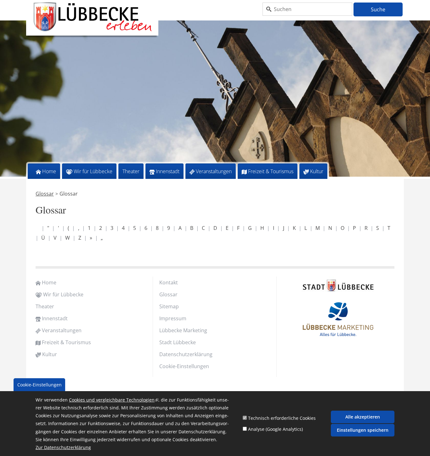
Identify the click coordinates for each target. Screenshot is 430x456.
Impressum (172, 318)
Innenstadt (167, 171)
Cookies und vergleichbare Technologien (113, 400)
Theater (130, 171)
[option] (215, 99)
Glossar (45, 193)
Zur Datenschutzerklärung (63, 447)
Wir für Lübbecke (93, 171)
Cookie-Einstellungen (184, 366)
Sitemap (169, 306)
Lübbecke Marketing (183, 330)
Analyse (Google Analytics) (275, 429)
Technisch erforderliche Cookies (282, 418)
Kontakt (168, 282)
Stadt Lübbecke (177, 342)
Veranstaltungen (214, 171)
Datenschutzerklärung (185, 354)
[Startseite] (92, 17)
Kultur (316, 171)
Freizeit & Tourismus (270, 171)
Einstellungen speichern (362, 430)
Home (49, 171)
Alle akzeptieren (362, 417)
